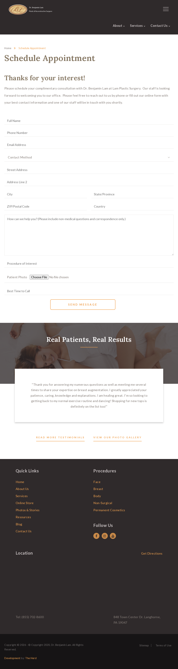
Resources (23, 517)
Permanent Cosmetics (109, 510)
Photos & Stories (28, 510)
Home (7, 48)
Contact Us (159, 26)
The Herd (31, 658)
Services (136, 26)
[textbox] (89, 157)
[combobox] (89, 157)
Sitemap (144, 645)
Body (97, 496)
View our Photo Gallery (117, 437)
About (117, 26)
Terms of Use (164, 645)
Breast (98, 489)
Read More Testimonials (60, 437)
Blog (19, 524)
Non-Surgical (102, 503)
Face (96, 482)
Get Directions (152, 553)
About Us (22, 489)
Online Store (25, 503)
